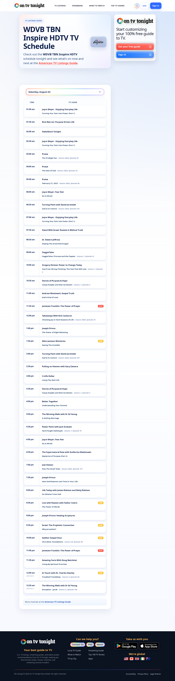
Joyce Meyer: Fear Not (53, 192)
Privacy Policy (143, 674)
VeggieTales (48, 252)
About (100, 644)
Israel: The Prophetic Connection (58, 525)
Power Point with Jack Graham (57, 426)
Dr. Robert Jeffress (51, 239)
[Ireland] (142, 658)
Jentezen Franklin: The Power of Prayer (61, 306)
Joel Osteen (47, 464)
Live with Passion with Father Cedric (60, 502)
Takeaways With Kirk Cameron (57, 315)
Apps (90, 658)
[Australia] (148, 658)
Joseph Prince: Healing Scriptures (58, 515)
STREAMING (77, 5)
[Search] (137, 5)
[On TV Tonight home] (135, 21)
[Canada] (131, 658)
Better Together (50, 401)
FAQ (90, 644)
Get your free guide (129, 46)
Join (145, 5)
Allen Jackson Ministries (53, 341)
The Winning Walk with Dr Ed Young (59, 414)
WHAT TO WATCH (97, 5)
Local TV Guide (74, 650)
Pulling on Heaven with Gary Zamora (60, 366)
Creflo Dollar (48, 376)
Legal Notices (155, 674)
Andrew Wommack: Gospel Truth (58, 293)
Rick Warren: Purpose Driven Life (58, 122)
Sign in (155, 5)
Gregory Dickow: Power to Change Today (62, 265)
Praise (45, 154)
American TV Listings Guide (58, 63)
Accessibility (131, 674)
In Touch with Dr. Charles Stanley (58, 573)
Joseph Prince (48, 328)
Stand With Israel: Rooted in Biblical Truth (62, 230)
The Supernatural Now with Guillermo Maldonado (66, 452)
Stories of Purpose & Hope (54, 280)
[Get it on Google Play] (126, 645)
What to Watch (74, 654)
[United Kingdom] (137, 658)
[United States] (126, 658)
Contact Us (78, 644)
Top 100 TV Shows (96, 654)
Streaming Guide (96, 650)
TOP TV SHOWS (118, 5)
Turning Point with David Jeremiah (59, 204)
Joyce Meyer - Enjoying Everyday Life (60, 109)
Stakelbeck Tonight (51, 131)
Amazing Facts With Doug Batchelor (59, 560)
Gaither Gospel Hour (52, 537)
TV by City (72, 658)
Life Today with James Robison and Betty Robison (66, 490)
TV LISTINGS (60, 5)
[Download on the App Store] (149, 645)
